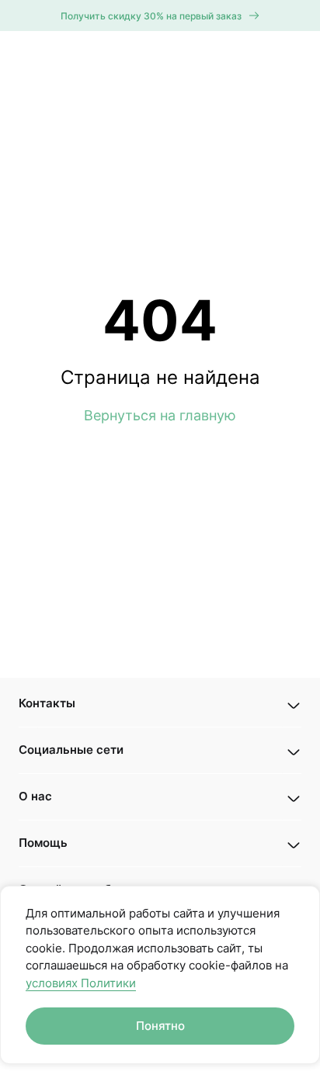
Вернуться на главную (160, 415)
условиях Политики (81, 983)
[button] (160, 704)
